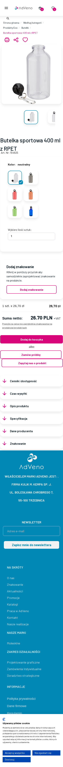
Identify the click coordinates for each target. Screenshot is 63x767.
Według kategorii (32, 22)
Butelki (25, 27)
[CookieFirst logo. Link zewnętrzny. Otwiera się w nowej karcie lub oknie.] (4, 719)
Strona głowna (11, 22)
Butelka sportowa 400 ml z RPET (20, 32)
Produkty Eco (10, 27)
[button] (7, 18)
